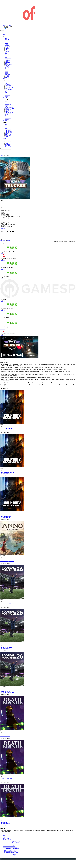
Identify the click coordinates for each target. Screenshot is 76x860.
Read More (2, 228)
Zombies (7, 77)
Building (7, 45)
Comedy (7, 48)
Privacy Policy (6, 838)
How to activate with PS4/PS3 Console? (11, 841)
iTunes (6, 143)
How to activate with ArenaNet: (9, 853)
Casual (6, 105)
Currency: (7, 26)
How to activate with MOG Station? (10, 843)
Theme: (6, 27)
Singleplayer (7, 67)
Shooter (7, 65)
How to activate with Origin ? (9, 844)
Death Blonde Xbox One (5, 735)
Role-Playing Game (9, 92)
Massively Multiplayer (9, 108)
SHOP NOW (2, 253)
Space (6, 68)
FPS (6, 53)
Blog (4, 835)
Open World (7, 110)
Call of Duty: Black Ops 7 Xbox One (8, 429)
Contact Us (5, 834)
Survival (7, 76)
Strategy (7, 75)
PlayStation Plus (8, 89)
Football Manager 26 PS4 (6, 648)
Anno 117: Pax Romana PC (7, 560)
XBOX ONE (5, 97)
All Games (5, 33)
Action (6, 38)
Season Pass (8, 93)
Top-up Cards (8, 146)
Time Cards (7, 145)
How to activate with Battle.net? (10, 851)
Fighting (7, 52)
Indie (6, 57)
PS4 (6, 90)
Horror (6, 55)
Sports (6, 96)
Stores (4, 836)
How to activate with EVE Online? (10, 854)
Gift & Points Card (9, 87)
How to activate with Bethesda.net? (10, 852)
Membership (8, 109)
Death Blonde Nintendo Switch (7, 779)
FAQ (4, 837)
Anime (6, 43)
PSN (4, 78)
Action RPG (7, 39)
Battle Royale (8, 85)
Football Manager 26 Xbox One (7, 604)
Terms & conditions (7, 839)
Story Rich (7, 74)
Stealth (6, 72)
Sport (6, 69)
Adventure (7, 40)
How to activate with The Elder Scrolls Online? (13, 848)
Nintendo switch (8, 131)
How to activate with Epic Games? (10, 855)
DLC (6, 50)
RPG (6, 63)
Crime (6, 49)
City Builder (7, 46)
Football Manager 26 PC (7, 692)
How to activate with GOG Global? (10, 856)
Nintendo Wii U (8, 132)
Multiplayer (7, 60)
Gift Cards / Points (7, 138)
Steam (6, 73)
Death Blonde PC (5, 823)
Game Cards (8, 54)
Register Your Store (7, 25)
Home (1, 155)
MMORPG (7, 59)
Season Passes (8, 64)
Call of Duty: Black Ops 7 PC (6, 517)
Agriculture (7, 42)
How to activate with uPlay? (9, 846)
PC (4, 34)
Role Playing (7, 62)
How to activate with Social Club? (10, 847)
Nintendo (5, 120)
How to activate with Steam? (9, 850)
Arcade (6, 44)
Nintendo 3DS (8, 130)
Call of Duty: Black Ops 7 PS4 (7, 473)
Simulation (7, 66)
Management (8, 58)
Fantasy (7, 51)
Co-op (6, 47)
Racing (6, 61)
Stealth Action (8, 118)
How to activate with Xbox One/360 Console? (12, 842)
